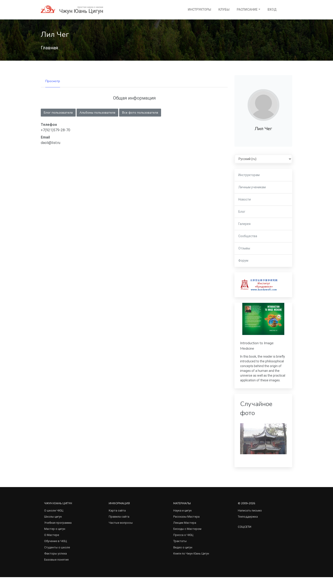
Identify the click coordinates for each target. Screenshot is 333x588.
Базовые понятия (56, 559)
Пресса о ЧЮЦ (183, 535)
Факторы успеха (55, 553)
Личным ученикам (252, 187)
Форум (243, 260)
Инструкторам (249, 175)
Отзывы (244, 248)
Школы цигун (53, 516)
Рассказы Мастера (186, 516)
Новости (244, 199)
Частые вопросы (121, 522)
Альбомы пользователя (97, 112)
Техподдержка (248, 516)
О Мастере (51, 535)
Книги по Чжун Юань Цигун (191, 553)
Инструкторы (199, 9)
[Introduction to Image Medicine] (263, 319)
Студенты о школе (57, 547)
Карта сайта (117, 510)
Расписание (247, 9)
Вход (272, 9)
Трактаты (180, 541)
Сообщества (247, 236)
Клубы (223, 9)
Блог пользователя (58, 112)
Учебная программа (58, 522)
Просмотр (52, 81)
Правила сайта (119, 516)
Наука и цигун (182, 510)
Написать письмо (250, 510)
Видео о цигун (182, 547)
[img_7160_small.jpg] (263, 438)
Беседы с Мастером (187, 529)
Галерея (244, 224)
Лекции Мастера (184, 522)
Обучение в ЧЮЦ (55, 541)
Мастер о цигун (54, 529)
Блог (241, 211)
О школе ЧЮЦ (53, 510)
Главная (49, 47)
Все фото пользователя (140, 112)
